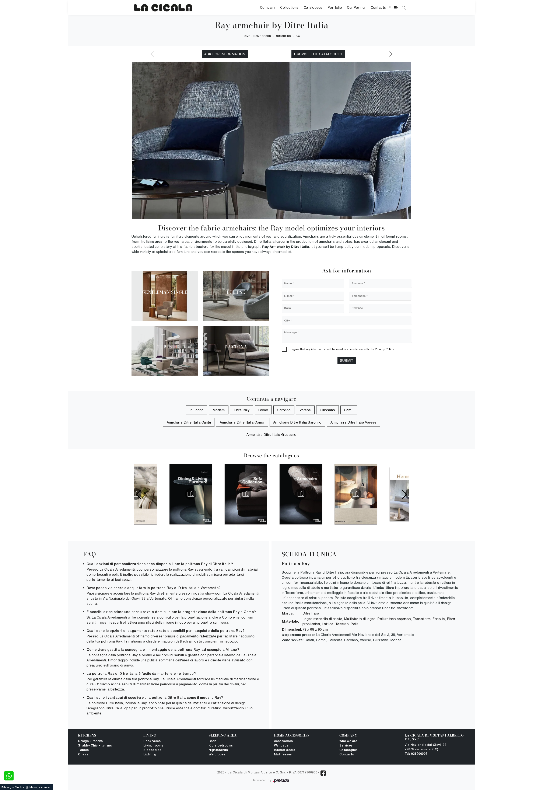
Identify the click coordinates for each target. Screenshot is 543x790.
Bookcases (152, 741)
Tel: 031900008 (416, 754)
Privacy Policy (384, 349)
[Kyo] (155, 54)
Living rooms (153, 745)
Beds (213, 741)
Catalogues (313, 7)
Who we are (348, 741)
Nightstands (218, 750)
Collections (289, 7)
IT (390, 7)
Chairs (83, 754)
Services (346, 745)
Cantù (349, 410)
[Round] (388, 54)
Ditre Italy (242, 410)
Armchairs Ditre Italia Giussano (271, 434)
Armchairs (283, 36)
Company (267, 7)
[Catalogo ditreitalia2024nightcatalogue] (326, 494)
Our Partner (356, 7)
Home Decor (262, 36)
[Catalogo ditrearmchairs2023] (271, 494)
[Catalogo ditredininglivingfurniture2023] (161, 494)
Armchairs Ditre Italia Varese (353, 422)
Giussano (327, 410)
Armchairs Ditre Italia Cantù (189, 422)
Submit (346, 360)
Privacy (6, 787)
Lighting (149, 754)
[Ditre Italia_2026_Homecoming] (381, 494)
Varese (305, 410)
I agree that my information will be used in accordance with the (342, 349)
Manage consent (40, 787)
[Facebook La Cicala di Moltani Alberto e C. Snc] (323, 773)
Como (263, 410)
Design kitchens (90, 741)
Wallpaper (282, 745)
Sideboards (152, 750)
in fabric (197, 410)
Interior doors (284, 750)
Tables (83, 750)
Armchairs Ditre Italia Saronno (297, 422)
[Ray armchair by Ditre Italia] (163, 7)
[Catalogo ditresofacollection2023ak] (216, 494)
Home (246, 36)
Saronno (284, 410)
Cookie (19, 787)
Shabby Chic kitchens (95, 745)
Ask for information (224, 54)
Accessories (283, 741)
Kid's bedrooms (221, 745)
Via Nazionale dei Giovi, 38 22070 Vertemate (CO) (425, 747)
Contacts (378, 7)
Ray (298, 36)
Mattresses (283, 754)
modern (219, 410)
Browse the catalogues (318, 54)
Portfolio (334, 7)
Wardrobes (217, 754)
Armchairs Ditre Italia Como (242, 422)
